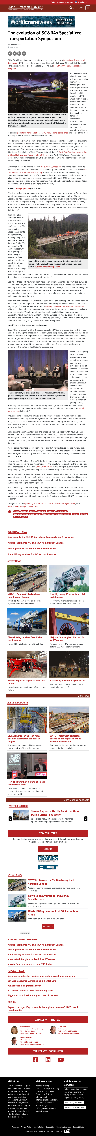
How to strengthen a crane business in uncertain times (26, 783)
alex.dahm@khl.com (71, 1036)
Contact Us (50, 1127)
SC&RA (16, 511)
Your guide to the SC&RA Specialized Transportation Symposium (41, 537)
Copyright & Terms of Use (35, 1131)
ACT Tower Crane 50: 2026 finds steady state (30, 993)
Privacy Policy (26, 1127)
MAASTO (24, 511)
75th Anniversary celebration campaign (56, 514)
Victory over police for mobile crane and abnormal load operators (41, 978)
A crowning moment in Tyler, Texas (67, 680)
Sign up (48, 851)
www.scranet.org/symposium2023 (23, 506)
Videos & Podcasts (17, 702)
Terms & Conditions (54, 1131)
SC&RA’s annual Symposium (47, 267)
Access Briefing (42, 1085)
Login (80, 8)
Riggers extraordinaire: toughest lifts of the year (33, 998)
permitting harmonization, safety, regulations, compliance (42, 133)
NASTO (32, 511)
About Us (15, 1127)
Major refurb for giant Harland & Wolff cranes (67, 639)
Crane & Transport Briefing (47, 1088)
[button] (85, 820)
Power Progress (43, 1105)
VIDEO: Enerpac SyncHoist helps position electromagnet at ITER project (24, 738)
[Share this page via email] (24, 53)
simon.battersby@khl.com (34, 1047)
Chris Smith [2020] (44, 467)
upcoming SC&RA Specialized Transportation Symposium (49, 503)
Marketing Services (73, 1102)
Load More (48, 929)
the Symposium (23, 188)
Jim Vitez (84, 514)
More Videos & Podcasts (76, 800)
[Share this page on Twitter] (15, 53)
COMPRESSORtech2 (45, 1102)
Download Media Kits (74, 1107)
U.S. (25, 517)
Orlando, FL (18, 517)
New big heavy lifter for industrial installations (32, 548)
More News (83, 696)
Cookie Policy (38, 1127)
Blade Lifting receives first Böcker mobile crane (32, 554)
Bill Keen (75, 514)
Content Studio (78, 1127)
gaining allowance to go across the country (64, 306)
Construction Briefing (45, 1091)
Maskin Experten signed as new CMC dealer (26, 682)
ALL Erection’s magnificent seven (24, 988)
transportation (62, 511)
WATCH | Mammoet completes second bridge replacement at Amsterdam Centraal (65, 738)
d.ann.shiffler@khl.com (33, 1036)
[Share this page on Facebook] (10, 53)
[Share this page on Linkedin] (19, 53)
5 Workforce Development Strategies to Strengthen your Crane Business (55, 813)
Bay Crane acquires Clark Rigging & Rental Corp (32, 983)
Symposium (41, 511)
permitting (51, 511)
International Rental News (47, 1100)
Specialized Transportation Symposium (27, 514)
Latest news (14, 561)
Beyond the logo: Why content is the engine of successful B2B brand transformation (43, 1011)
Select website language (62, 2)
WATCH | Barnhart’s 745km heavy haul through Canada (36, 542)
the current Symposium (51, 167)
